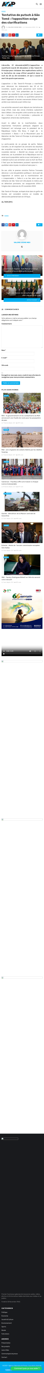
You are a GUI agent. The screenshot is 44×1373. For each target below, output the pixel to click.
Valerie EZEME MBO (15, 27)
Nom (4, 350)
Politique (4, 1312)
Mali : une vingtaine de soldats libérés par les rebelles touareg (22, 451)
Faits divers (5, 1334)
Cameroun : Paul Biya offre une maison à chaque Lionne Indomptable (20, 483)
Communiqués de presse (10, 1354)
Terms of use (10, 1370)
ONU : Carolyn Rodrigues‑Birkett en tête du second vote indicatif (21, 578)
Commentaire (7, 324)
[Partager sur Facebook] (3, 35)
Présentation (6, 1343)
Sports (4, 1327)
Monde (4, 11)
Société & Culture (7, 1319)
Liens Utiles (5, 1350)
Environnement (7, 1323)
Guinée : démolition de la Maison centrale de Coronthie (18, 515)
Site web (5, 365)
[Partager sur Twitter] (6, 35)
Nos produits (6, 1346)
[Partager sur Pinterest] (13, 35)
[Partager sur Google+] (10, 35)
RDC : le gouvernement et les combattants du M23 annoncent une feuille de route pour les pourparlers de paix (21, 418)
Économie (5, 1316)
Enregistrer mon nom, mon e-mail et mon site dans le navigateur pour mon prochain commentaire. (21, 376)
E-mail (4, 358)
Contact (4, 1357)
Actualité (7, 493)
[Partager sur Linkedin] (17, 35)
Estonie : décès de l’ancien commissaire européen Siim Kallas (21, 546)
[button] (26, 1368)
